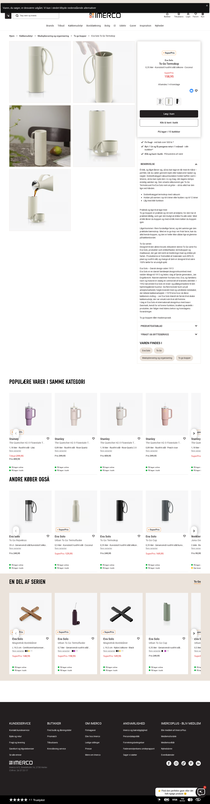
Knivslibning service (56, 748)
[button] (169, 60)
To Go (159, 350)
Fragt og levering (17, 742)
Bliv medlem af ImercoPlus (173, 730)
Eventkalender (167, 754)
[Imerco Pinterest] (190, 763)
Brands (50, 25)
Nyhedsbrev (166, 748)
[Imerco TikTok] (183, 763)
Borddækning (93, 25)
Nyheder (159, 25)
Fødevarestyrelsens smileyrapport (139, 748)
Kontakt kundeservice (19, 730)
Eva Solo (146, 350)
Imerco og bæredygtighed (135, 730)
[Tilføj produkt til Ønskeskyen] (191, 90)
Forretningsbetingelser (133, 742)
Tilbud (61, 25)
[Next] (194, 433)
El (115, 25)
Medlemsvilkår (168, 742)
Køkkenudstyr (75, 25)
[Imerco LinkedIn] (198, 763)
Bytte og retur (15, 736)
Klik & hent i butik (169, 122)
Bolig (107, 25)
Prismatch (52, 736)
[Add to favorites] (196, 91)
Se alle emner (15, 754)
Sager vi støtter (130, 754)
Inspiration (145, 25)
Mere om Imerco (93, 754)
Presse (88, 748)
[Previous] (16, 433)
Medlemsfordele (168, 736)
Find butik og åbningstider (59, 730)
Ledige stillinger (92, 742)
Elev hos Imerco (92, 736)
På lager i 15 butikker (169, 131)
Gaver (133, 25)
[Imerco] (73, 763)
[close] (207, 5)
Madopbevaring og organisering (53, 36)
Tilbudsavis (52, 742)
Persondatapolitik (131, 736)
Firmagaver (90, 730)
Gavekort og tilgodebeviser (21, 748)
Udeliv (122, 25)
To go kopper (80, 36)
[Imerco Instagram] (176, 763)
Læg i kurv (169, 113)
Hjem (11, 36)
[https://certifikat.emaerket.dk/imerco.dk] (198, 799)
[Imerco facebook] (168, 763)
